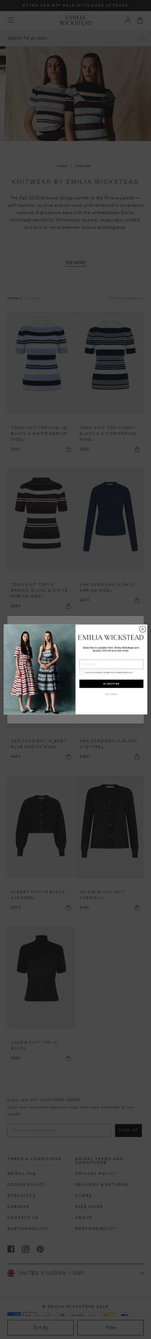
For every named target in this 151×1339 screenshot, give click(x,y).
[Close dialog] (142, 629)
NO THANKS (112, 695)
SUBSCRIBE (111, 683)
